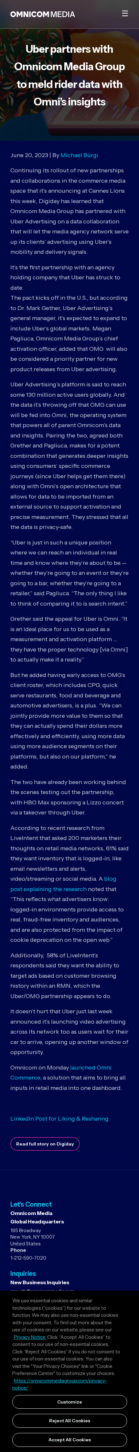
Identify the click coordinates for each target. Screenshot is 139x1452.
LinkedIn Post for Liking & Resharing (59, 1118)
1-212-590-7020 (28, 1258)
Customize (69, 1402)
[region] (69, 1371)
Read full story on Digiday (45, 1144)
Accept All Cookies (69, 1440)
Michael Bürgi (79, 155)
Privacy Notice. (30, 1337)
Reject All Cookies (69, 1421)
